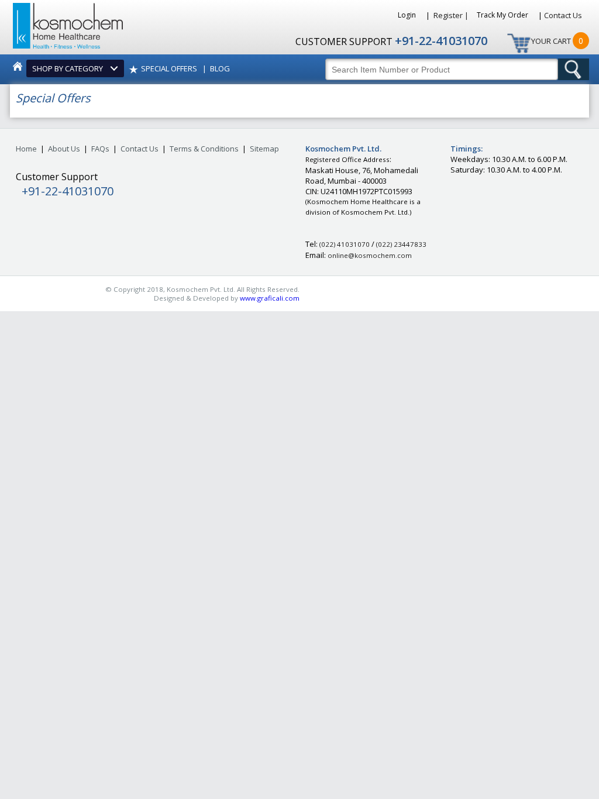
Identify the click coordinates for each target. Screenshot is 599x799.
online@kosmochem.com (370, 255)
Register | (451, 15)
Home (26, 148)
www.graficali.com (270, 298)
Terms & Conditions (204, 148)
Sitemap (264, 148)
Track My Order (503, 15)
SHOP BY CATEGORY (69, 68)
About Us (64, 148)
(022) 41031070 (344, 244)
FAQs (100, 148)
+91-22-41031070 (441, 41)
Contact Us (563, 15)
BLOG (220, 68)
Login (408, 15)
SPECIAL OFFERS (169, 68)
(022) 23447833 (401, 244)
